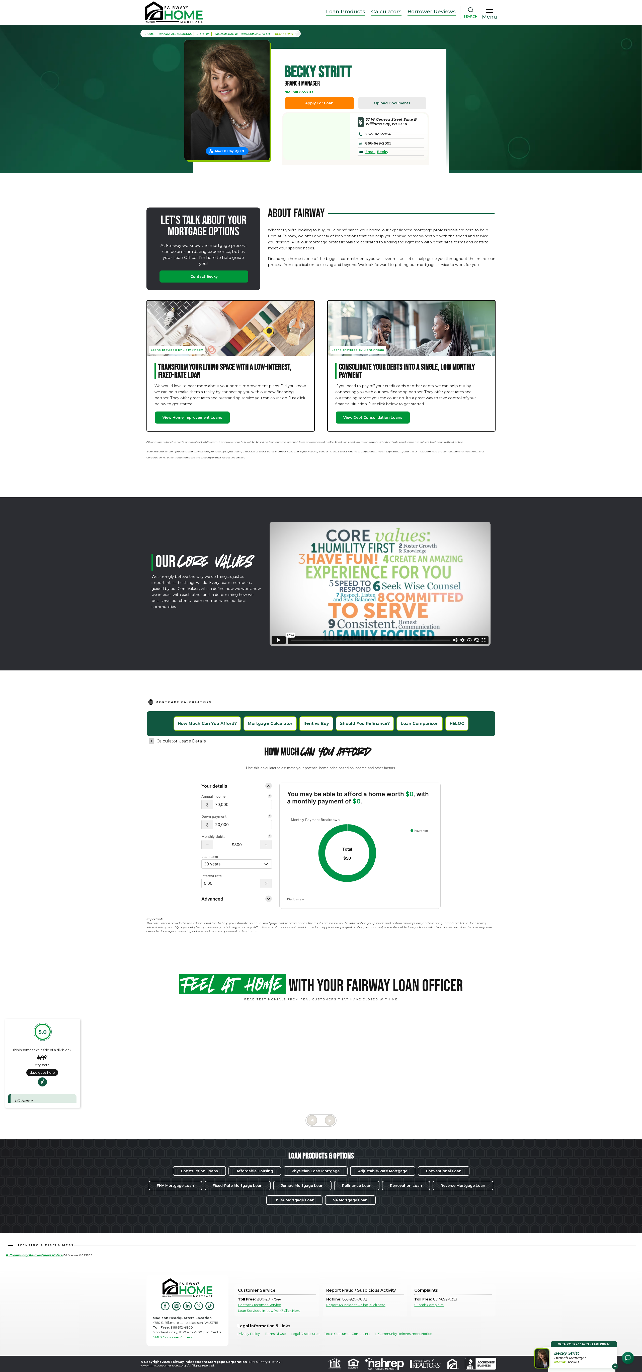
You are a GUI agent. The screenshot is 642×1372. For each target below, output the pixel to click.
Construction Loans (199, 1171)
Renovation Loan (406, 1185)
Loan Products (345, 11)
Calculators (386, 11)
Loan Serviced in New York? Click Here (269, 1311)
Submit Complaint (429, 1305)
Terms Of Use (275, 1334)
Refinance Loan (356, 1185)
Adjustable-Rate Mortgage (382, 1171)
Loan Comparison (420, 723)
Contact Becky (204, 276)
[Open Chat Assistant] (628, 1358)
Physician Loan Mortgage (316, 1171)
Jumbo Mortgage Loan (302, 1185)
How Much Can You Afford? (207, 723)
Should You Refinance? (365, 723)
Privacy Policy (248, 1334)
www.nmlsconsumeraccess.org (163, 1365)
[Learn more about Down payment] (270, 816)
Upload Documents (392, 103)
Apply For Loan (319, 103)
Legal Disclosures (305, 1334)
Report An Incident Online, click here (355, 1305)
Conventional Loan (443, 1171)
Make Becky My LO (229, 151)
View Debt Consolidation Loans (372, 417)
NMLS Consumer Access (172, 1337)
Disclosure (294, 899)
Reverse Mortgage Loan (463, 1185)
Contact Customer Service (259, 1305)
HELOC (457, 723)
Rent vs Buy (316, 723)
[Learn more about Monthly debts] (270, 836)
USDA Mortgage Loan (294, 1200)
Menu (489, 17)
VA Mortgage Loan (350, 1200)
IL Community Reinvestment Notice (403, 1334)
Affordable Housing (254, 1171)
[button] (207, 844)
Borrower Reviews (432, 11)
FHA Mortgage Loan (175, 1185)
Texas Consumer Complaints (347, 1334)
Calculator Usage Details (181, 741)
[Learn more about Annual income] (270, 796)
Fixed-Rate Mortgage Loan (238, 1185)
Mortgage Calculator (270, 723)
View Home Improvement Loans (192, 417)
